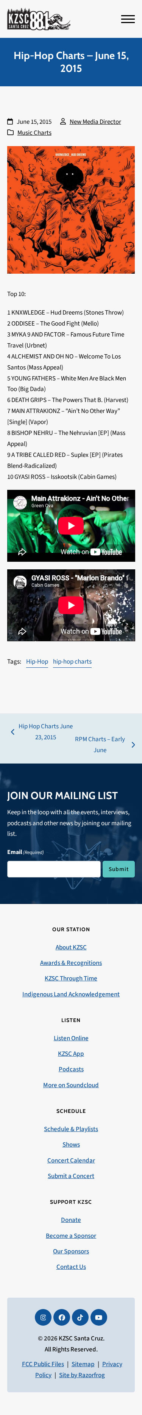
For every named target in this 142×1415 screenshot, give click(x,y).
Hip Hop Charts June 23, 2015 (42, 732)
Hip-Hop (37, 661)
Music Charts (34, 132)
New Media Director (95, 121)
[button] (128, 19)
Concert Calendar (71, 1160)
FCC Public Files (43, 1364)
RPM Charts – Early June (99, 745)
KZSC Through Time (71, 978)
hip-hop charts (72, 661)
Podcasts (71, 1069)
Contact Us (71, 1267)
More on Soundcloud (71, 1085)
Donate (71, 1220)
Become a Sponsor (71, 1235)
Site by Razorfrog (82, 1375)
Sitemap (83, 1364)
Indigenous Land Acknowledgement (71, 994)
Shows (71, 1144)
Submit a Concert (71, 1176)
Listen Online (71, 1038)
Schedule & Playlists (71, 1129)
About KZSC (71, 947)
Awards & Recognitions (71, 963)
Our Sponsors (71, 1251)
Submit (119, 869)
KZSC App (71, 1053)
